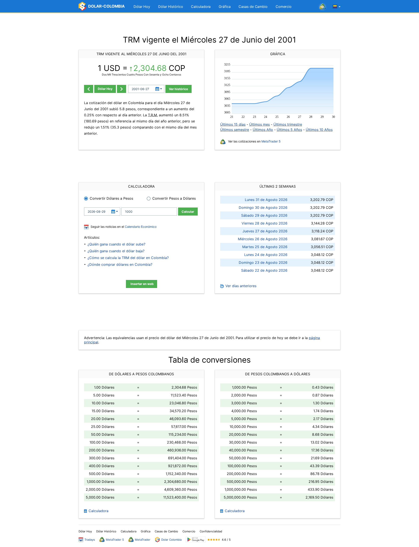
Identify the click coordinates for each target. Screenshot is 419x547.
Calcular (188, 211)
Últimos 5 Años (289, 129)
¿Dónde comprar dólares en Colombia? (120, 264)
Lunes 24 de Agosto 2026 (265, 254)
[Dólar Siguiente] (121, 89)
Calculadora (201, 6)
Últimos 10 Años (319, 129)
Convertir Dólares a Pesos (111, 198)
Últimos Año (263, 129)
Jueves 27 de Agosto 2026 (264, 231)
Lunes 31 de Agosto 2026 (266, 199)
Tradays (89, 539)
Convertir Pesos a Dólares (174, 198)
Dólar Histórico (170, 6)
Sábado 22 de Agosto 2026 (264, 270)
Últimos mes (259, 124)
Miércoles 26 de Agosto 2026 (262, 239)
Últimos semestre (234, 129)
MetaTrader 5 (271, 141)
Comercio (284, 6)
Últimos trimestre (287, 124)
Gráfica (224, 6)
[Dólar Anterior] (88, 89)
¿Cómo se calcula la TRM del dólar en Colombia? (128, 257)
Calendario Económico (140, 226)
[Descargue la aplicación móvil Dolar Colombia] (196, 539)
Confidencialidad (211, 531)
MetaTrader (142, 539)
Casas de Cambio (253, 6)
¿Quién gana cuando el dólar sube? (116, 244)
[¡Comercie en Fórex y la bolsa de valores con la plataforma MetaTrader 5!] (322, 6)
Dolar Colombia (171, 539)
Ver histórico (178, 89)
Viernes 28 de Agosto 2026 (264, 223)
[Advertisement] (209, 24)
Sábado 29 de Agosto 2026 (264, 215)
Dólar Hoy (142, 6)
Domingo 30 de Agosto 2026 (263, 207)
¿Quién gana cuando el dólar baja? (116, 251)
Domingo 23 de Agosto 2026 (263, 262)
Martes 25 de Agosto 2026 (264, 247)
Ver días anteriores (240, 286)
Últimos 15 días (233, 124)
